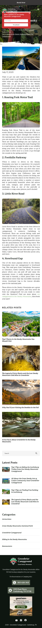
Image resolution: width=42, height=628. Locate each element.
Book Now (21, 3)
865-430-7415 (23, 583)
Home (4, 30)
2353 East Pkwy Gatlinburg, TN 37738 (22, 590)
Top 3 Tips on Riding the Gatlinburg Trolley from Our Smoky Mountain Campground (25, 469)
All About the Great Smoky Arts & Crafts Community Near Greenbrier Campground (25, 481)
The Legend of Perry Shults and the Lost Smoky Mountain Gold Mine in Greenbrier (25, 502)
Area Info (12, 30)
